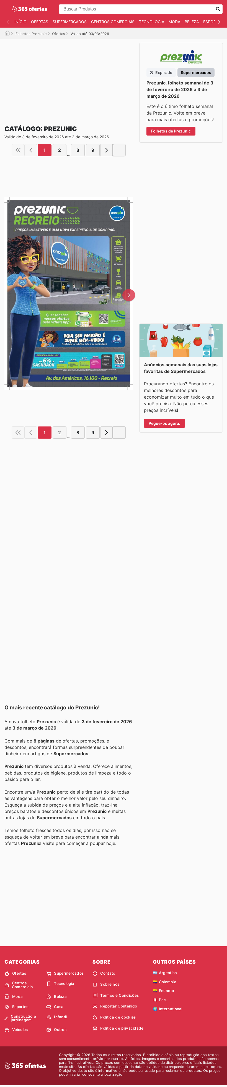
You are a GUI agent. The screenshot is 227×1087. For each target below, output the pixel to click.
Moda (174, 21)
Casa (58, 1006)
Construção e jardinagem (23, 1018)
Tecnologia (151, 21)
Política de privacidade (121, 1028)
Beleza (192, 21)
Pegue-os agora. (164, 423)
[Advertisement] (68, 77)
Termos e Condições (119, 995)
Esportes (213, 21)
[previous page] (30, 150)
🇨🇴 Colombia (164, 982)
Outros (60, 1029)
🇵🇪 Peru (160, 1000)
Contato (107, 973)
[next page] (106, 150)
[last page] (119, 150)
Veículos (20, 1029)
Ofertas (39, 21)
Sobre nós (109, 984)
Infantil (60, 1017)
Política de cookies (118, 1017)
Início (20, 21)
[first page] (18, 150)
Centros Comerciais (113, 21)
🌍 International (167, 1009)
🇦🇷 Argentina (165, 973)
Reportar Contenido (118, 1006)
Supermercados (70, 21)
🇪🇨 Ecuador (163, 990)
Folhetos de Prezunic (171, 131)
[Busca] (218, 9)
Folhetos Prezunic (31, 33)
